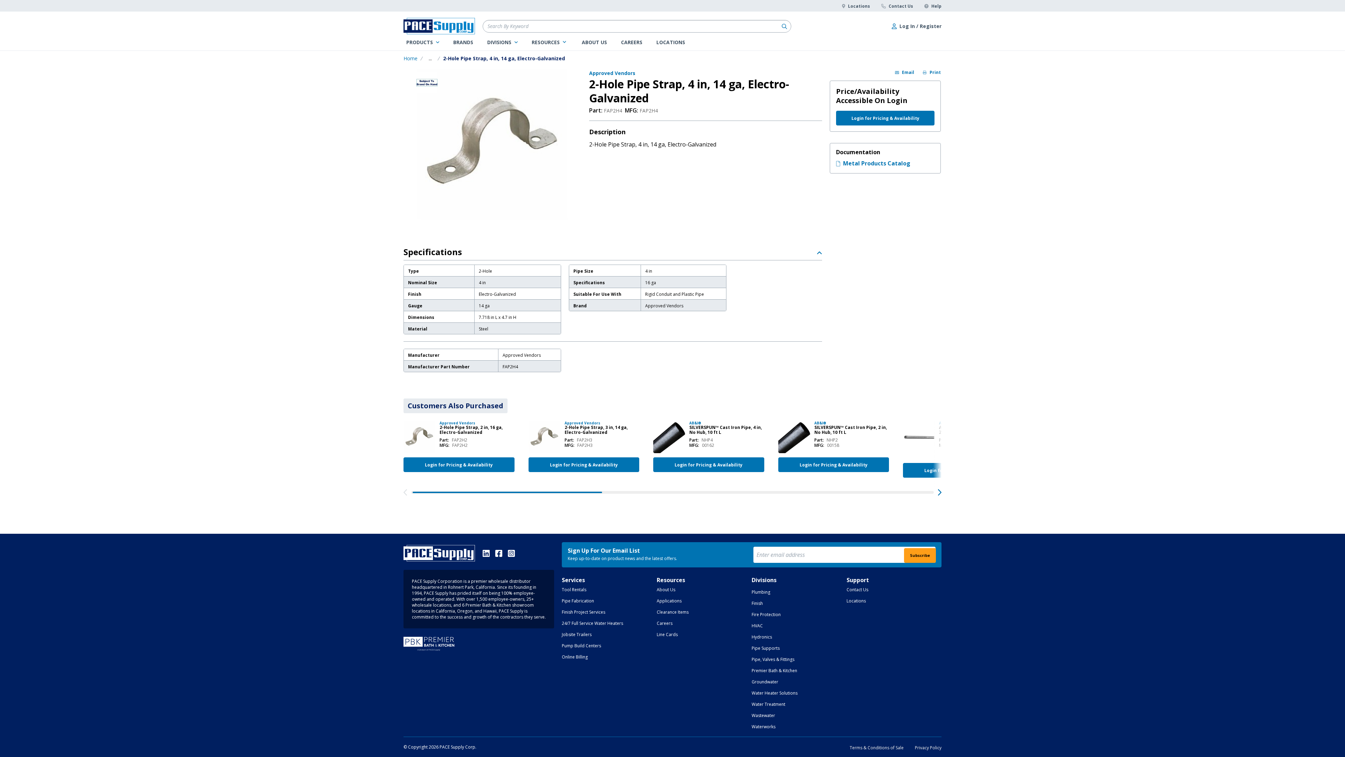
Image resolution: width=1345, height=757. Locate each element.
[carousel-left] (405, 492)
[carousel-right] (940, 492)
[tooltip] (430, 58)
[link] (423, 42)
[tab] (456, 405)
